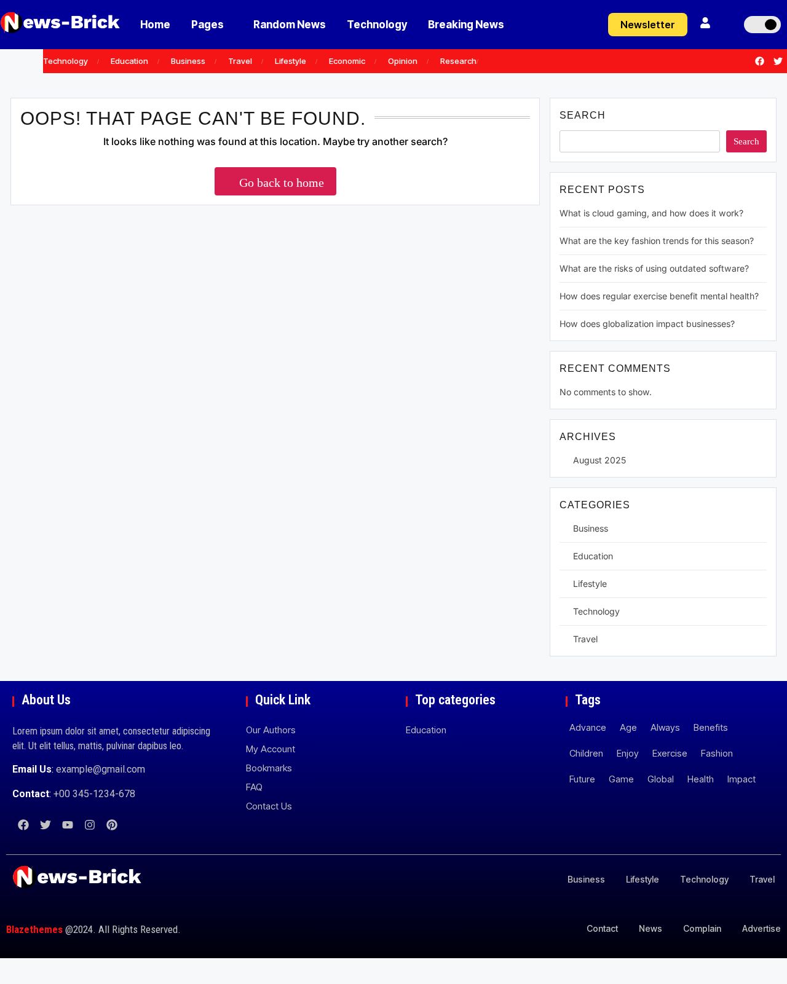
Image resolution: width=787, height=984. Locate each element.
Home (155, 24)
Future (582, 779)
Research (458, 61)
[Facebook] (759, 61)
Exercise (669, 753)
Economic (347, 61)
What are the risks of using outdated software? (654, 268)
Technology (377, 24)
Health (700, 779)
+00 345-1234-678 (94, 794)
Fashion (717, 753)
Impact (741, 779)
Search (583, 115)
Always (665, 727)
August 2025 (599, 460)
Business (188, 61)
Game (621, 779)
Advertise (761, 928)
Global (660, 779)
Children (586, 753)
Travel (240, 61)
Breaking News (466, 24)
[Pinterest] (112, 825)
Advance (587, 727)
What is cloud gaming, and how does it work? (651, 213)
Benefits (711, 727)
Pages (207, 24)
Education (129, 61)
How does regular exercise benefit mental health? (659, 296)
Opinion (402, 61)
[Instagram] (90, 825)
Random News (289, 24)
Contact (602, 928)
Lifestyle (290, 61)
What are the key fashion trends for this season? (657, 240)
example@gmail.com (100, 769)
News (650, 928)
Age (628, 727)
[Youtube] (68, 825)
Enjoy (628, 753)
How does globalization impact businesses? (647, 323)
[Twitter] (778, 61)
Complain (702, 928)
